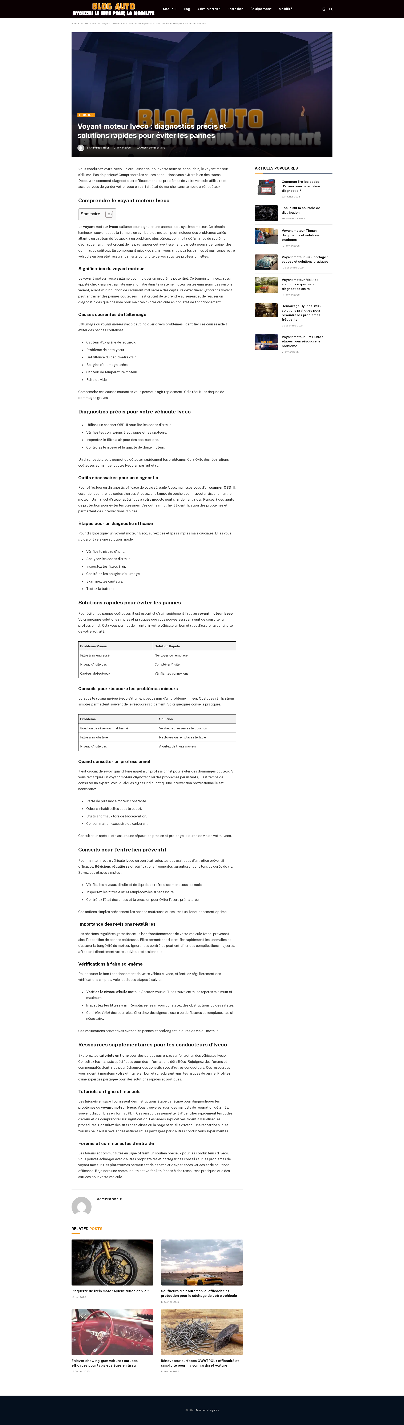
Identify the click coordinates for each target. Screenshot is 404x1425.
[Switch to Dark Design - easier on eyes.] (324, 9)
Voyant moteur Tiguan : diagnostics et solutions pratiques (301, 235)
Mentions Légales (207, 1410)
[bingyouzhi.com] (114, 9)
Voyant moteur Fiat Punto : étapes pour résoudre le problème (302, 341)
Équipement (261, 9)
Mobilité (285, 9)
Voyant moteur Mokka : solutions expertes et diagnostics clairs (300, 284)
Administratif (209, 9)
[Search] (330, 9)
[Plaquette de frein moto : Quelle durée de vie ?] (112, 1262)
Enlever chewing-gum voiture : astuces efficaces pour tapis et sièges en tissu (105, 1363)
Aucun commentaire (152, 147)
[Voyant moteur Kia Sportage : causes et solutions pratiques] (266, 262)
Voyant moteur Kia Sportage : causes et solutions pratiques (305, 259)
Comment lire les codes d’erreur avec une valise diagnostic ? (301, 186)
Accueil (169, 9)
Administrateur (99, 147)
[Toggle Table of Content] (107, 214)
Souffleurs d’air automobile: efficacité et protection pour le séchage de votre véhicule (199, 1293)
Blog (186, 9)
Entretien (235, 9)
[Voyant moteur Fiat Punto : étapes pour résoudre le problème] (266, 342)
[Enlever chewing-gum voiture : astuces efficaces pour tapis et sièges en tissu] (112, 1332)
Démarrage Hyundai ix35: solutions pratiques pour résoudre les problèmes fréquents (302, 312)
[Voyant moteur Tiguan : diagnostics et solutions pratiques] (266, 236)
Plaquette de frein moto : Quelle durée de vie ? (110, 1291)
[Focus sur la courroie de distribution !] (266, 213)
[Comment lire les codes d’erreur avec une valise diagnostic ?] (266, 187)
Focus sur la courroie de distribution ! (301, 210)
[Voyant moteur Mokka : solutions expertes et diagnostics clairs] (266, 285)
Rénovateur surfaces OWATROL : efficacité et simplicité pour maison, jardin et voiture (200, 1363)
